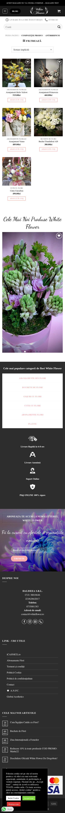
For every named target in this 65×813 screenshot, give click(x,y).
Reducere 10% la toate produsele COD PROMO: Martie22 (33, 750)
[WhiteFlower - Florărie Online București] (39, 11)
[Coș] (58, 11)
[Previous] (4, 292)
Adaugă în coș (16, 100)
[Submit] (59, 27)
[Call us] (40, 621)
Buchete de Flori (18, 730)
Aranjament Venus (16, 141)
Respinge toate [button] (14, 804)
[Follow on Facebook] (24, 621)
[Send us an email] (35, 621)
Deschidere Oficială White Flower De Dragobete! (33, 758)
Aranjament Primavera (48, 92)
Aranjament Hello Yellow (17, 92)
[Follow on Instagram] (29, 621)
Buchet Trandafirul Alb (48, 141)
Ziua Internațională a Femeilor (24, 739)
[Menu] (5, 11)
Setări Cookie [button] (13, 798)
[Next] (60, 292)
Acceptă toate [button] (29, 798)
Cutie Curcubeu (16, 191)
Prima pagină (12, 35)
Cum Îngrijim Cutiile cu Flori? (24, 722)
